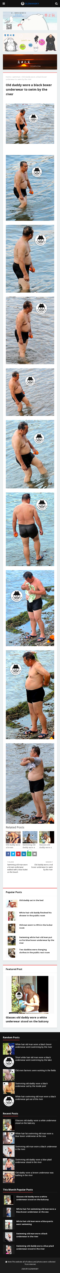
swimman (16, 77)
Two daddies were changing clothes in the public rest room (34, 951)
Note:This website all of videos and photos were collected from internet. (31, 1263)
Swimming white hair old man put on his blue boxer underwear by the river (36, 940)
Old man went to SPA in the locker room (36, 926)
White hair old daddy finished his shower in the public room (35, 914)
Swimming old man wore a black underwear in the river (31, 1235)
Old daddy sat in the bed (31, 900)
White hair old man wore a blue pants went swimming (34, 1222)
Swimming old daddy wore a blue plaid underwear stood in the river (35, 1247)
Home (8, 77)
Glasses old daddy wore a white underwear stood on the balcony (27, 1019)
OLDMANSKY (33, 1269)
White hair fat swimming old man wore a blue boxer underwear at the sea (36, 1210)
